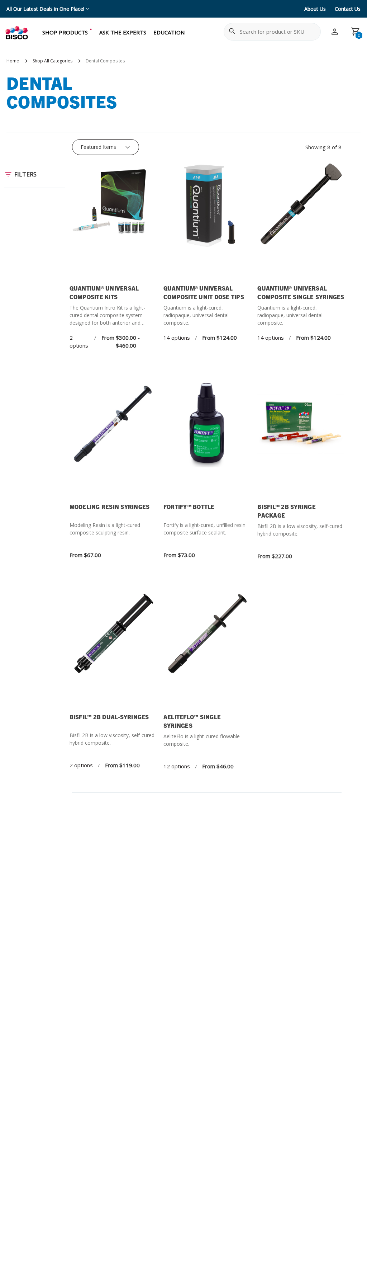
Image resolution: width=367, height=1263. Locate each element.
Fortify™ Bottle (189, 506)
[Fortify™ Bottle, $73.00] (206, 440)
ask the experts (122, 32)
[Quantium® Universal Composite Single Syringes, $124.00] (300, 221)
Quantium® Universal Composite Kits (104, 292)
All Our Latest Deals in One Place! (45, 8)
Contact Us (348, 8)
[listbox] (105, 147)
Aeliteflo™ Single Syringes (192, 721)
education (169, 32)
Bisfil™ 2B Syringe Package (286, 511)
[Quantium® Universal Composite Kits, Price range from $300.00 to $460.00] (113, 221)
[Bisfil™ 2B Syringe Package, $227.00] (300, 440)
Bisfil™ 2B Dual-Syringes (109, 716)
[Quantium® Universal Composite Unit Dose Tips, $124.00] (206, 221)
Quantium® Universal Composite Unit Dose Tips (203, 292)
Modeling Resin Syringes (110, 506)
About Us (315, 8)
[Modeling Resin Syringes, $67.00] (113, 440)
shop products (65, 32)
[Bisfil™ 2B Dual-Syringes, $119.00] (113, 650)
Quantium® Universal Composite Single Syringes (300, 292)
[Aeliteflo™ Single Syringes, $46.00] (206, 650)
